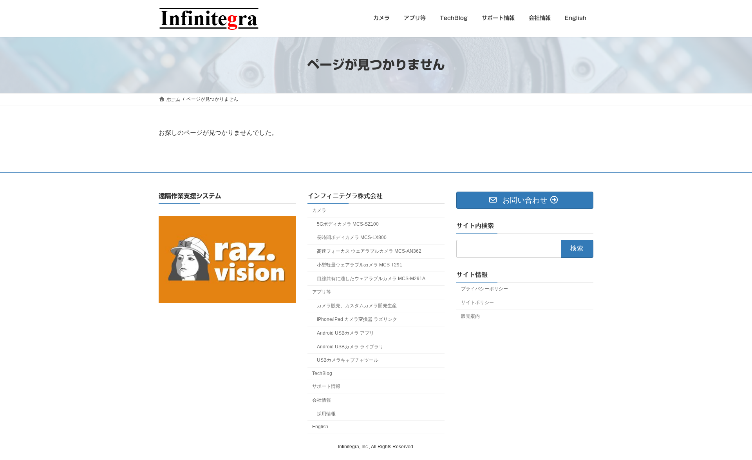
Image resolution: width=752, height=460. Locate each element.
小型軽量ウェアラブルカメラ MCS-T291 (359, 265)
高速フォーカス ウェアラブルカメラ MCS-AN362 (369, 251)
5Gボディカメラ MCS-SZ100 (348, 223)
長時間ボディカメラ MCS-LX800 (352, 237)
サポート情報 (326, 386)
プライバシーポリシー (484, 289)
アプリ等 (321, 292)
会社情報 (321, 400)
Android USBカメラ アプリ (345, 333)
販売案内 (470, 316)
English (320, 426)
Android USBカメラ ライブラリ (350, 346)
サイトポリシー (477, 302)
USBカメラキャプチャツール (347, 360)
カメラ (319, 210)
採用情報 (326, 413)
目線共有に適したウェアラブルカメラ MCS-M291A (371, 278)
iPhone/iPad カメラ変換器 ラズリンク (357, 319)
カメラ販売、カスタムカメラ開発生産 (357, 305)
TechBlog (322, 373)
